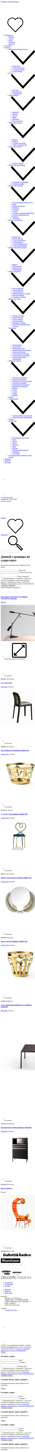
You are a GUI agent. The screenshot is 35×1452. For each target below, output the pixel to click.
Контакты (8, 462)
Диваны (15, 114)
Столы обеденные (18, 68)
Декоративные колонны (20, 450)
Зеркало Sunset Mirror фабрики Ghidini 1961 (16, 878)
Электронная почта (25, 572)
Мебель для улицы (15, 299)
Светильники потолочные (21, 355)
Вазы (14, 446)
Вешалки (15, 445)
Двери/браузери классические (22, 415)
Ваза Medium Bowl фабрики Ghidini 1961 (15, 750)
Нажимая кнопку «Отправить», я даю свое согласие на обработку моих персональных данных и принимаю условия (17, 1371)
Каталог (7, 47)
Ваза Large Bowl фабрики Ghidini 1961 (14, 941)
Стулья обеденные (18, 69)
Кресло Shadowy (6, 1188)
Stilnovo (3, 602)
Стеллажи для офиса (19, 297)
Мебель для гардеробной (17, 165)
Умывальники (17, 266)
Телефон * (22, 1362)
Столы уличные (17, 319)
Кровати (15, 141)
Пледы (14, 441)
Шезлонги (15, 119)
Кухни (11, 73)
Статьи (11, 38)
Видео (11, 40)
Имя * (21, 1360)
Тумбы (14, 393)
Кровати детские (18, 163)
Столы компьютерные (19, 244)
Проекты (8, 461)
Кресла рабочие (17, 239)
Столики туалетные (19, 143)
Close (3, 1352)
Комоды (15, 139)
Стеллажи (15, 209)
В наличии (8, 46)
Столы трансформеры (19, 246)
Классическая (16, 268)
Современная (16, 269)
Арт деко (15, 90)
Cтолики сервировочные (20, 215)
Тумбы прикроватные (19, 145)
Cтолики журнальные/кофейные (23, 213)
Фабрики (8, 459)
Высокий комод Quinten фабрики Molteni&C (16, 1127)
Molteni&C (4, 687)
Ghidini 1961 (5, 754)
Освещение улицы (18, 348)
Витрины (15, 208)
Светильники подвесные (20, 354)
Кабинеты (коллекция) (19, 386)
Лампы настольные (18, 352)
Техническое (16, 346)
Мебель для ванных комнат (18, 247)
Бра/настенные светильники (21, 350)
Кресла (14, 115)
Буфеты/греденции (18, 206)
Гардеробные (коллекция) (20, 385)
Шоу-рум (12, 44)
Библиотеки (16, 237)
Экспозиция (9, 1284)
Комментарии (22, 1366)
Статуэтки (15, 453)
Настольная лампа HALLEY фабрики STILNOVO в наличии (14, 597)
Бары (14, 204)
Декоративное (17, 345)
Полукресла (16, 66)
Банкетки (15, 112)
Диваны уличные (18, 316)
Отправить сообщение (8, 585)
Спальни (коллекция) (19, 383)
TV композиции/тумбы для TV (22, 202)
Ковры (11, 397)
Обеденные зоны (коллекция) (22, 381)
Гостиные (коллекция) (19, 377)
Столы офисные (17, 290)
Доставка (12, 42)
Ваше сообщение (23, 576)
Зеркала (11, 419)
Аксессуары (13, 421)
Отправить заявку (7, 1375)
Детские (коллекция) (19, 379)
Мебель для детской (15, 146)
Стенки (14, 211)
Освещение (12, 328)
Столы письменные (18, 240)
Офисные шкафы (18, 295)
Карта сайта (9, 1293)
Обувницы (16, 452)
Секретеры (16, 218)
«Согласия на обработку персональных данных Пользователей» (17, 1373)
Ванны (14, 264)
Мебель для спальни (15, 123)
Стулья (14, 392)
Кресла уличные (17, 317)
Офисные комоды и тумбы (21, 293)
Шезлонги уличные (18, 323)
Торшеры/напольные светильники (19, 358)
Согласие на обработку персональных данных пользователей (15, 1349)
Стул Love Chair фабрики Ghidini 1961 (14, 814)
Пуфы (14, 117)
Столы (14, 390)
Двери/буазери (13, 399)
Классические (17, 92)
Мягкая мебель (13, 95)
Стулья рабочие (17, 242)
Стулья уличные (17, 321)
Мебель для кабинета (16, 220)
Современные (17, 93)
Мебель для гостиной (16, 185)
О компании (9, 35)
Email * (21, 1431)
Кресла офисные (17, 288)
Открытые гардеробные (20, 182)
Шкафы (15, 395)
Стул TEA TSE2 (6, 683)
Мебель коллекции (15, 361)
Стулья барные (17, 71)
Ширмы (15, 448)
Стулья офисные (17, 292)
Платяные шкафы (18, 184)
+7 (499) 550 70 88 (7, 497)
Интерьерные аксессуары (20, 438)
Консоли (15, 216)
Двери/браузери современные (22, 417)
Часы (14, 439)
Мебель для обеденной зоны (18, 49)
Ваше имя (22, 570)
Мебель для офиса (15, 271)
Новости (11, 37)
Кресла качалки (17, 121)
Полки (14, 443)
